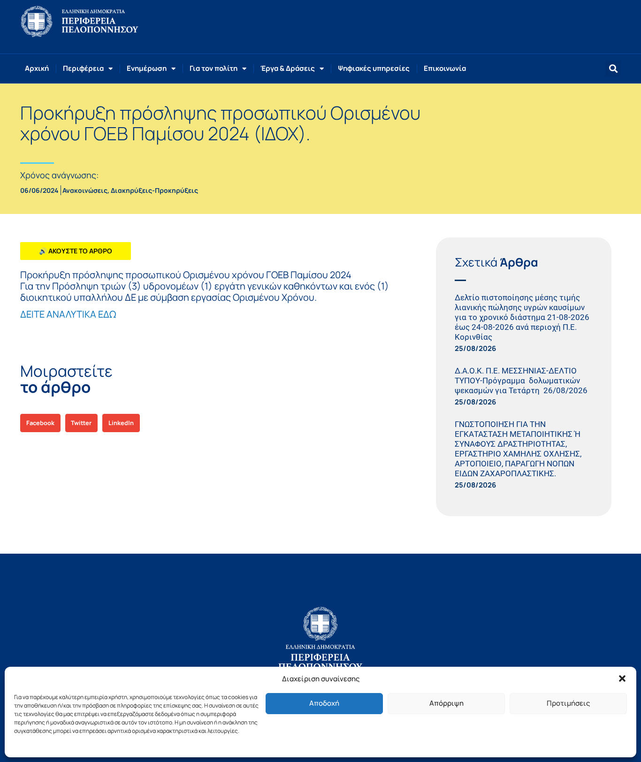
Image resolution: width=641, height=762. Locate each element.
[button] (622, 678)
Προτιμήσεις (568, 703)
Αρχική (37, 68)
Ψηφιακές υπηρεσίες (374, 68)
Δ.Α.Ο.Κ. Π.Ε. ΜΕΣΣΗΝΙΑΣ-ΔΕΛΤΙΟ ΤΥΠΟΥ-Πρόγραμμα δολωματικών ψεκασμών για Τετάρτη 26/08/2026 (523, 380)
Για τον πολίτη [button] (213, 68)
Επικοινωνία (445, 68)
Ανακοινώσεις (84, 190)
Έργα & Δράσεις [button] (287, 68)
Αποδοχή (324, 703)
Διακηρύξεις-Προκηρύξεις (154, 190)
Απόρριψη (446, 703)
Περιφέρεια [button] (83, 68)
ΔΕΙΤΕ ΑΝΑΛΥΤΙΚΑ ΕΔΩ (68, 314)
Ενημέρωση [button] (147, 68)
